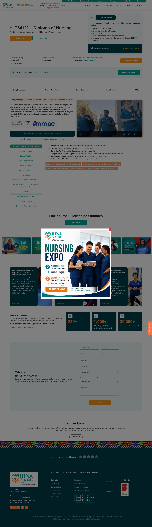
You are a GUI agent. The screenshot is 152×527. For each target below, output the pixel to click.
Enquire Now (150, 328)
